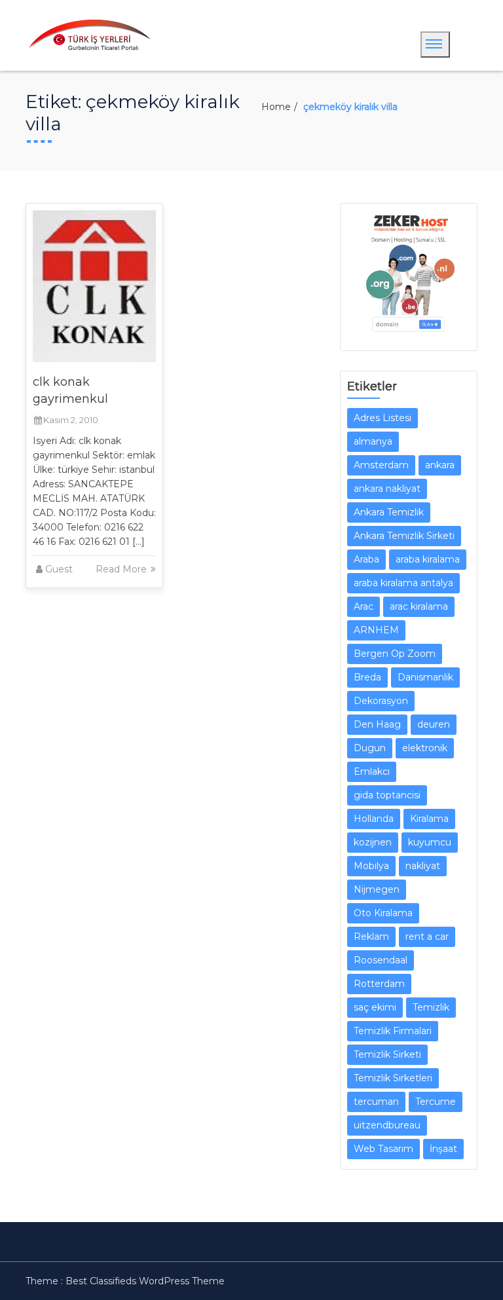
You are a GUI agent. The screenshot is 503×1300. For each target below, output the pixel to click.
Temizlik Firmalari (393, 1031)
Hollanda (374, 819)
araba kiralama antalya (403, 583)
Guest (59, 569)
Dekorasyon (381, 701)
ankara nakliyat (387, 488)
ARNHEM (376, 630)
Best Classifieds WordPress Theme (145, 1281)
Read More (122, 569)
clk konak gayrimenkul (70, 390)
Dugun (370, 748)
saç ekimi (375, 1007)
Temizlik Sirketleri (393, 1078)
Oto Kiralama (383, 913)
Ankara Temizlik (389, 512)
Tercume (435, 1101)
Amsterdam (381, 465)
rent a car (427, 936)
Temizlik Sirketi (387, 1054)
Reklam (371, 936)
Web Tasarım (383, 1149)
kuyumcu (429, 842)
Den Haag (377, 724)
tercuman (376, 1101)
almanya (373, 441)
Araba (366, 559)
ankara (440, 465)
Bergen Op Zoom (395, 653)
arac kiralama (419, 606)
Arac (363, 606)
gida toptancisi (387, 795)
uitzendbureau (387, 1125)
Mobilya (371, 866)
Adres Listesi (382, 418)
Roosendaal (380, 960)
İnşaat (443, 1149)
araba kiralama (428, 559)
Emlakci (372, 771)
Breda (367, 677)
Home (276, 107)
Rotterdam (379, 984)
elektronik (424, 748)
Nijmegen (377, 889)
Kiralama (429, 819)
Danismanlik (425, 677)
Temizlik (431, 1007)
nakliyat (422, 866)
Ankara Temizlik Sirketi (404, 536)
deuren (433, 724)
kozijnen (373, 842)
